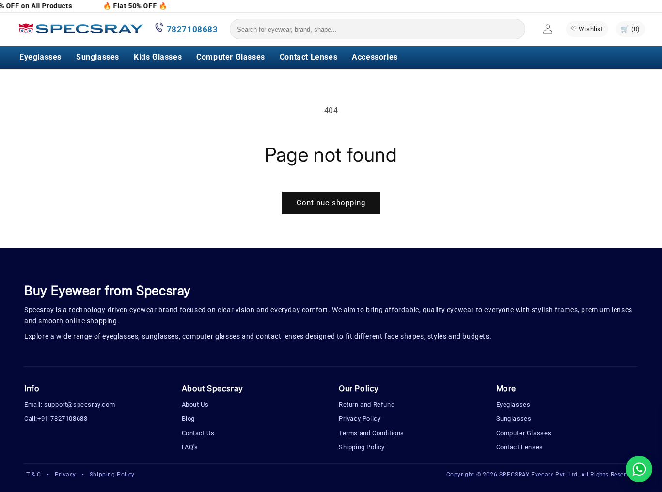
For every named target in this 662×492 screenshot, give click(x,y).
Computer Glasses (230, 57)
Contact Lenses (308, 57)
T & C (33, 474)
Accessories (375, 57)
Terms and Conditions (371, 433)
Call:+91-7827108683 (55, 418)
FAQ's (190, 447)
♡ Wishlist (587, 29)
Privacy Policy (359, 418)
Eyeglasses (40, 57)
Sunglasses (97, 57)
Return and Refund (366, 404)
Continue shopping (331, 202)
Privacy (65, 474)
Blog (188, 418)
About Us (195, 404)
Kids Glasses (158, 57)
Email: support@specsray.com (69, 404)
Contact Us (198, 433)
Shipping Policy (362, 447)
